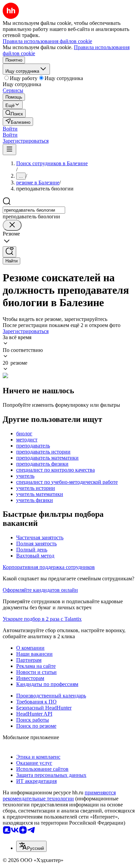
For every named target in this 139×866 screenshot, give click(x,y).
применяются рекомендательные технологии (59, 795)
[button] (10, 129)
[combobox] (34, 210)
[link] (14, 113)
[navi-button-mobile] (9, 149)
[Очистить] (12, 225)
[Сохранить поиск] (9, 251)
